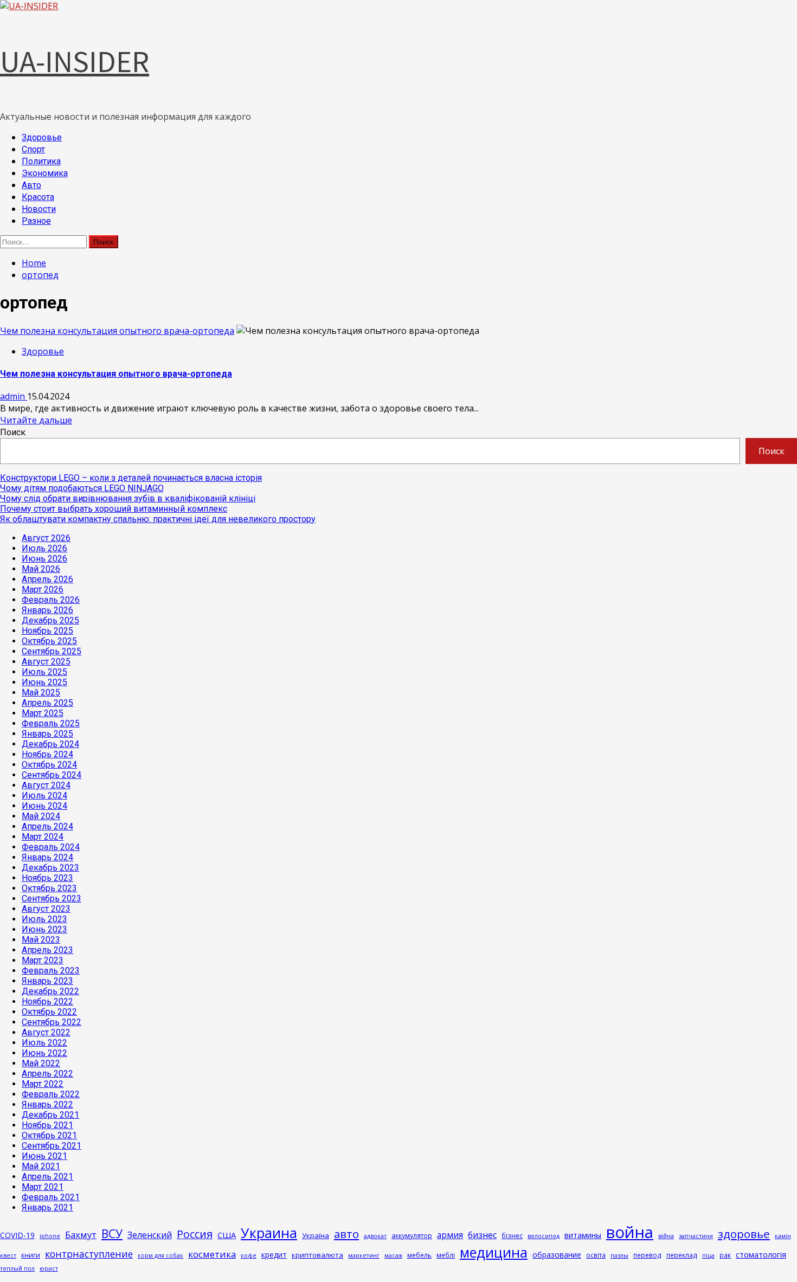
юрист (49, 1268)
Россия (195, 1234)
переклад (681, 1255)
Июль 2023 (44, 919)
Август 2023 (46, 909)
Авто (31, 185)
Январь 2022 (47, 1104)
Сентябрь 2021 (51, 1146)
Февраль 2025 (51, 723)
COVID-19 (17, 1235)
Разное (36, 221)
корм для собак (160, 1255)
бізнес (512, 1235)
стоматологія (761, 1254)
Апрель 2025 (47, 703)
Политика (41, 161)
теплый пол (17, 1268)
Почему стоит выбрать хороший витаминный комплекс (113, 509)
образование (556, 1254)
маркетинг (364, 1255)
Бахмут (81, 1234)
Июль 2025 (44, 672)
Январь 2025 (47, 734)
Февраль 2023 (51, 970)
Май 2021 (41, 1166)
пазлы (619, 1255)
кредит (274, 1254)
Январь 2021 (47, 1207)
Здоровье (42, 137)
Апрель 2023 (47, 950)
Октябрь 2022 (49, 1012)
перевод (647, 1255)
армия (450, 1235)
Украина (269, 1232)
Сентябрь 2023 (51, 898)
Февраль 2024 (51, 847)
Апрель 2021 (47, 1176)
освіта (596, 1255)
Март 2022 (42, 1084)
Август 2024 (46, 785)
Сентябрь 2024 (51, 775)
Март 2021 (42, 1187)
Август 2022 (46, 1032)
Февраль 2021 (51, 1197)
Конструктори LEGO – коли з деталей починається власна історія (131, 478)
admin (13, 396)
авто (346, 1233)
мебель (419, 1255)
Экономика (45, 173)
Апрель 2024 (47, 826)
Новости (39, 209)
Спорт (33, 149)
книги (30, 1255)
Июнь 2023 (44, 929)
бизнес (482, 1235)
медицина (494, 1252)
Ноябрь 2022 (47, 1001)
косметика (212, 1254)
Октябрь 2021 (49, 1135)
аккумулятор (411, 1235)
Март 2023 (42, 960)
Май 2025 (41, 692)
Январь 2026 (47, 610)
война (629, 1232)
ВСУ (112, 1233)
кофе (248, 1255)
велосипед (544, 1236)
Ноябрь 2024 (47, 754)
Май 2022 (41, 1063)
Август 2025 (46, 661)
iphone (50, 1236)
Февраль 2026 (51, 600)
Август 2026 (46, 538)
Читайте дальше (36, 420)
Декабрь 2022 (50, 991)
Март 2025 (42, 713)
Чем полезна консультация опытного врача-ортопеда (117, 331)
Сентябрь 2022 (51, 1022)
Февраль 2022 (51, 1094)
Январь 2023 (47, 981)
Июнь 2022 (44, 1053)
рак (725, 1255)
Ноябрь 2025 (47, 631)
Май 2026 (41, 569)
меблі (445, 1255)
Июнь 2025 (44, 682)
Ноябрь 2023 (47, 878)
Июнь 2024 (44, 806)
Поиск (12, 432)
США (226, 1234)
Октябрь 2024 (49, 764)
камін (783, 1236)
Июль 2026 (44, 548)
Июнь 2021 (44, 1156)
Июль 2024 (44, 795)
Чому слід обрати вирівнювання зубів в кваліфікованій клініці (127, 498)
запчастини (696, 1236)
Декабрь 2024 (50, 744)
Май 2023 (41, 940)
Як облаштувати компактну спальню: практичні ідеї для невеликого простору (158, 519)
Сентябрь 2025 (51, 651)
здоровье (744, 1233)
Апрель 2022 (47, 1073)
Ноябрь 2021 (47, 1125)
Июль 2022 (44, 1043)
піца (708, 1255)
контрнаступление (89, 1253)
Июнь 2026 (44, 558)
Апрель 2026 (47, 579)
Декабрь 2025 (50, 620)
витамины (582, 1235)
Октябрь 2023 (49, 888)
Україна (315, 1235)
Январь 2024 (47, 857)
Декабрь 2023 (50, 867)
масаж (393, 1255)
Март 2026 (42, 589)
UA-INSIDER (74, 61)
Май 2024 (41, 816)
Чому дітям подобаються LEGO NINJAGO (82, 488)
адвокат (375, 1236)
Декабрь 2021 (50, 1115)
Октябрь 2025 (49, 641)
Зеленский (149, 1235)
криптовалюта (317, 1255)
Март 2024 (42, 837)
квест (8, 1255)
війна (666, 1236)
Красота (38, 197)
